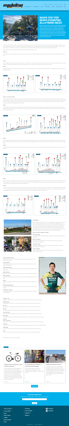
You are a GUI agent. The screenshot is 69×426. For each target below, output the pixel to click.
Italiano (60, 4)
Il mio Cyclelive (51, 4)
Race (42, 6)
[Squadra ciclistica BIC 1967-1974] (55, 356)
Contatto (55, 4)
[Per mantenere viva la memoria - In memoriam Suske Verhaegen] (35, 356)
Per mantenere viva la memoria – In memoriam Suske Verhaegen (33, 365)
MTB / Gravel (47, 6)
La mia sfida (35, 6)
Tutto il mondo (27, 6)
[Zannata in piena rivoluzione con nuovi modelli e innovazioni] (14, 356)
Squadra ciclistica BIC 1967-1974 (53, 364)
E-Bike (53, 6)
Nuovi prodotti (59, 6)
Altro (65, 6)
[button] (64, 4)
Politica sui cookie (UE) (38, 424)
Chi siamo (45, 4)
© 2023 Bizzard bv (30, 424)
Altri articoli (34, 386)
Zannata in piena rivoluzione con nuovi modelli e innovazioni (13, 365)
